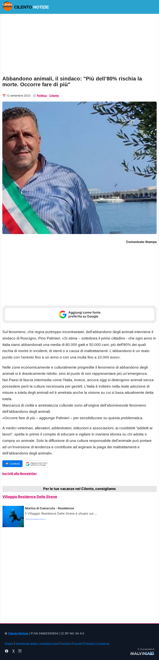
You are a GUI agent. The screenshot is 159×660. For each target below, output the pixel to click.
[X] (13, 651)
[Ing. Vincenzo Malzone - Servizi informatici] (142, 652)
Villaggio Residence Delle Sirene (29, 497)
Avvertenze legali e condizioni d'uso (37, 643)
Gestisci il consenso (97, 643)
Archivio (66, 643)
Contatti (78, 643)
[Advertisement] (79, 573)
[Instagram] (20, 651)
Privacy (9, 643)
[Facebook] (7, 651)
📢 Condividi (12, 463)
